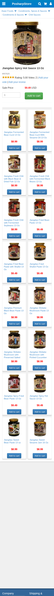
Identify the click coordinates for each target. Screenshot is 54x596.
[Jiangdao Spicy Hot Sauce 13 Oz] (27, 43)
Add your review (17, 82)
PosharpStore (22, 3)
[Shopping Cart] (45, 4)
